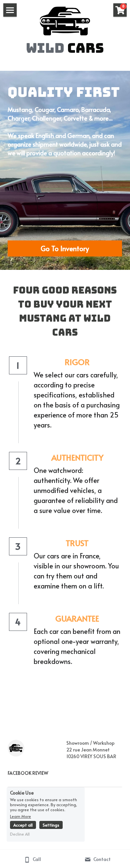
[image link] (65, 20)
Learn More (20, 816)
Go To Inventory (65, 248)
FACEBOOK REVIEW (28, 773)
